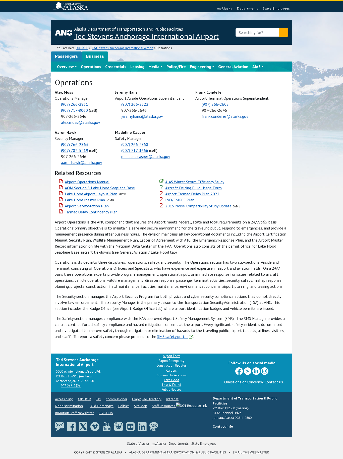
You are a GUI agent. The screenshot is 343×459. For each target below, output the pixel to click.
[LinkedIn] (142, 426)
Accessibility (64, 399)
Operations (91, 66)
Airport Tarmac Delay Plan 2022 (192, 193)
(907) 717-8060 (74, 110)
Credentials (115, 66)
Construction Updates (171, 365)
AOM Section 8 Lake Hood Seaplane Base (100, 187)
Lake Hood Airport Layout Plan (91, 193)
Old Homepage (101, 406)
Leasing (137, 66)
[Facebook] (71, 426)
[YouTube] (106, 426)
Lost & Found (171, 385)
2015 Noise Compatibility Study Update (198, 205)
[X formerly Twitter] (83, 426)
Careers (171, 370)
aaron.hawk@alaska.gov (81, 162)
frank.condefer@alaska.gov (225, 116)
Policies (123, 406)
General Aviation (233, 66)
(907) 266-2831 (74, 104)
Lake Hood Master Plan (85, 199)
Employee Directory (146, 399)
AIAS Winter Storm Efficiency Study (194, 181)
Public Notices (171, 389)
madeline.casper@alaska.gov (145, 156)
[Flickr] (130, 426)
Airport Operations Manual (87, 181)
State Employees (276, 8)
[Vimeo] (94, 426)
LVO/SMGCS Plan (179, 199)
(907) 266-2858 (134, 144)
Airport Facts (171, 356)
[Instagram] (118, 426)
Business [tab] (95, 56)
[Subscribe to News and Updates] (59, 426)
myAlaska (225, 8)
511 (98, 399)
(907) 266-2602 (215, 104)
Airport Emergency (171, 361)
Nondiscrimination (69, 406)
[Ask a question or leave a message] (153, 426)
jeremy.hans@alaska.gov (142, 116)
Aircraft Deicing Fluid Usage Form (193, 187)
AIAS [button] (256, 66)
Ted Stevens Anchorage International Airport (122, 48)
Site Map (140, 406)
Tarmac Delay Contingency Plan (91, 211)
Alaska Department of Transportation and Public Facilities (146, 33)
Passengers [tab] (66, 56)
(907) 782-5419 (74, 150)
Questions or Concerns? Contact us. (254, 381)
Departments (247, 8)
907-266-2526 (71, 386)
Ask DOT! (84, 399)
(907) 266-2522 (134, 104)
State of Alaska (71, 6)
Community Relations (172, 375)
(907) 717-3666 (134, 150)
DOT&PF (82, 48)
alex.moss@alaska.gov (80, 122)
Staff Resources (164, 406)
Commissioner (116, 399)
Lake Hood (171, 380)
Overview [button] (65, 66)
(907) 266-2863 (74, 144)
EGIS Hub (106, 413)
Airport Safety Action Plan (87, 205)
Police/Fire (176, 66)
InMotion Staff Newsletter (74, 413)
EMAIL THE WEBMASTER (251, 452)
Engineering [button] (200, 66)
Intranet (172, 399)
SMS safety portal (172, 336)
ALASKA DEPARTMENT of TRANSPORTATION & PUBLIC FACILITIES (177, 452)
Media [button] (153, 66)
